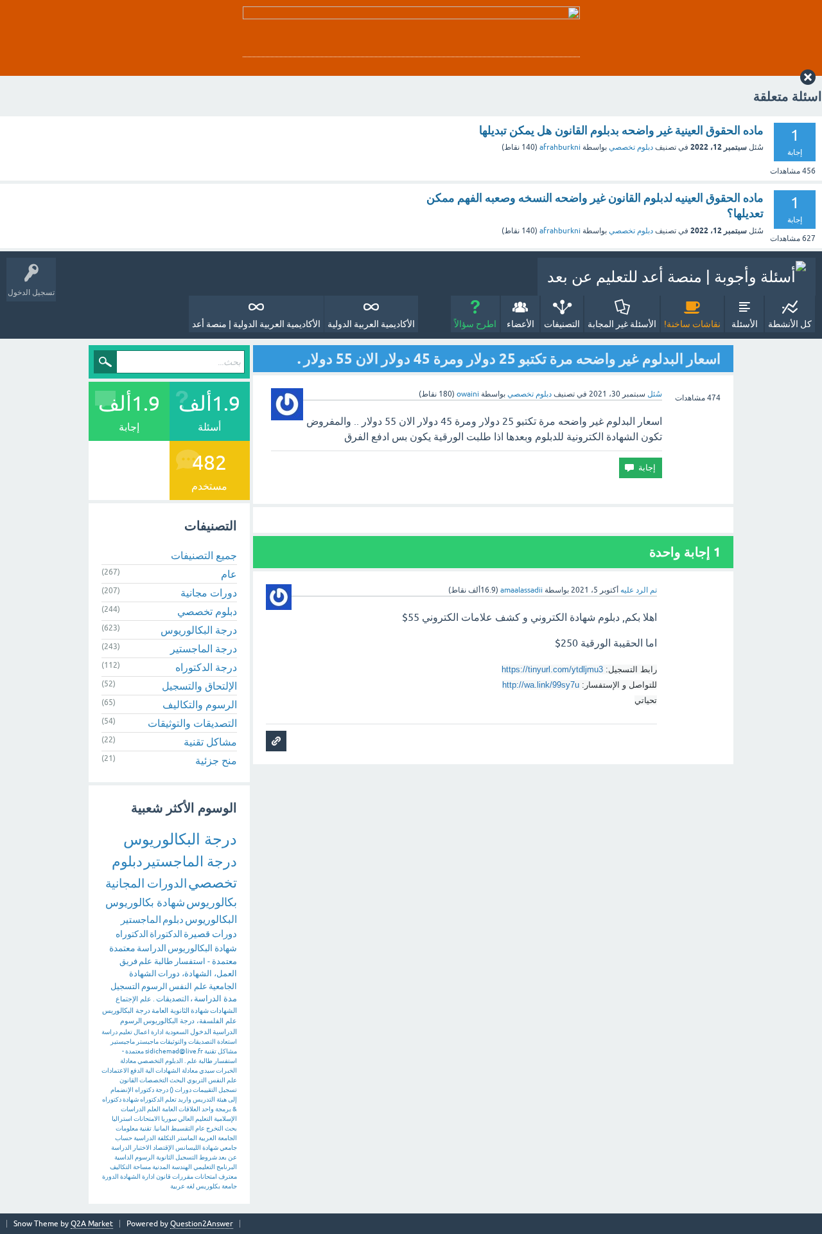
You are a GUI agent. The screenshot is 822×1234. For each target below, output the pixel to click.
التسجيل (125, 986)
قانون (163, 1176)
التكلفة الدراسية (154, 1137)
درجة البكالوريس (126, 1010)
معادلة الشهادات (176, 1070)
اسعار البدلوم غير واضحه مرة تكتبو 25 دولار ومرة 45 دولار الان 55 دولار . (509, 358)
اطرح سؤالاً (475, 324)
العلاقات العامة (181, 1109)
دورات (183, 1089)
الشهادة (130, 1176)
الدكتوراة (166, 934)
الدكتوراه (132, 934)
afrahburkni (560, 147)
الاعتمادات (115, 1070)
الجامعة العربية (217, 1137)
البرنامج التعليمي (215, 1166)
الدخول (200, 1031)
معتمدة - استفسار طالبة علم (188, 961)
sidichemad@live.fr (174, 1051)
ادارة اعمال (149, 1031)
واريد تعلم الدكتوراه (165, 1099)
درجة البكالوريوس (199, 630)
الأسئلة (744, 324)
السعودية (177, 1031)
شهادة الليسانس (196, 1147)
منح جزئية (216, 760)
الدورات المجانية (146, 883)
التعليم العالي (195, 1118)
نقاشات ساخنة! (692, 324)
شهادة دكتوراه (120, 1099)
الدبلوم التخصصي (160, 1060)
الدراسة (151, 948)
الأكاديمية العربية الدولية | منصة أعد (256, 324)
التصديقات (172, 998)
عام (229, 574)
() (171, 1089)
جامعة (229, 1186)
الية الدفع (142, 1070)
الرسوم (154, 986)
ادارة (148, 1176)
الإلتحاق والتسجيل (199, 686)
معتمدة (122, 948)
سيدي (206, 1070)
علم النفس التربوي (212, 1080)
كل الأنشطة (790, 324)
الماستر (187, 1137)
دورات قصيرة (210, 933)
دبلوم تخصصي (631, 147)
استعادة (227, 1041)
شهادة (200, 1010)
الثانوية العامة (170, 1010)
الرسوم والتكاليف (199, 704)
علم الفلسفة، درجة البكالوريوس (190, 1020)
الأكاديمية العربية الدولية (371, 324)
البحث (178, 1080)
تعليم (125, 1031)
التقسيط (182, 1128)
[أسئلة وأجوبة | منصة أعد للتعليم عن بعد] (677, 277)
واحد (208, 1109)
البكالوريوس (211, 919)
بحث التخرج (221, 1128)
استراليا (122, 1118)
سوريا (169, 1118)
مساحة (142, 1166)
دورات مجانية (208, 592)
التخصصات (153, 1080)
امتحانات (206, 1176)
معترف (227, 1176)
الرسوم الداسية (134, 1157)
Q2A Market (92, 1223)
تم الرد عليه (638, 590)
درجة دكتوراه (151, 1089)
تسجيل (227, 1089)
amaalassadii (521, 590)
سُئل (654, 393)
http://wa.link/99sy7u (540, 685)
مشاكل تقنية (210, 741)
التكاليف (121, 1166)
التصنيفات (562, 324)
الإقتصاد (163, 1147)
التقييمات (205, 1089)
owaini (468, 393)
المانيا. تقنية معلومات (143, 1128)
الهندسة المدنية (172, 1166)
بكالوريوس (211, 902)
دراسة (109, 1031)
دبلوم (173, 919)
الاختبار (142, 1147)
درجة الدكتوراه (206, 667)
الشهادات (223, 1010)
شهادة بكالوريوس (145, 902)
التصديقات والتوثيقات (192, 723)
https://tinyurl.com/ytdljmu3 (552, 669)
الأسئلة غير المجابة (622, 324)
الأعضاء (520, 324)
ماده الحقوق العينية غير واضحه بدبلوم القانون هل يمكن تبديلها (621, 130)
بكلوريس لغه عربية (195, 1186)
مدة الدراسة (215, 998)
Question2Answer (201, 1223)
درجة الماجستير (203, 648)
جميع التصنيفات (204, 555)
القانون (128, 1080)
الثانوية (165, 1157)
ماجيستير (122, 1041)
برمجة (223, 1109)
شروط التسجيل (196, 1157)
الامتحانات (147, 1118)
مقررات (182, 1176)
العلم (154, 1109)
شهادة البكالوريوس (202, 948)
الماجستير (141, 919)
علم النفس (188, 986)
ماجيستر (147, 1041)
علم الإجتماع (134, 999)
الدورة (110, 1176)
